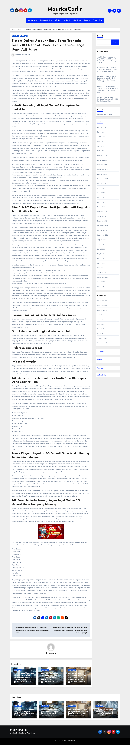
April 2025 (100, 202)
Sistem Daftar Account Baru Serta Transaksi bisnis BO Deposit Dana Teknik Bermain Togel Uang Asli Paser (48, 45)
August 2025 (101, 183)
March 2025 (101, 207)
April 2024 (100, 258)
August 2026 (101, 127)
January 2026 (102, 160)
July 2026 (100, 132)
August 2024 (101, 240)
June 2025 (101, 193)
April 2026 (100, 146)
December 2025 (102, 165)
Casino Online (102, 305)
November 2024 (102, 226)
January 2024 (102, 272)
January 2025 (102, 216)
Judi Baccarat (32, 20)
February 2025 (102, 211)
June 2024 (101, 249)
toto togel (100, 368)
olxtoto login (101, 375)
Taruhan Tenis (97, 20)
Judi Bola (100, 315)
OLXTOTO (71, 741)
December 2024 (102, 221)
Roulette (87, 20)
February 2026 (102, 155)
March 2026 (101, 151)
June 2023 (101, 282)
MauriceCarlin (65, 9)
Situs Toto (100, 351)
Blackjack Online (46, 20)
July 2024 (100, 244)
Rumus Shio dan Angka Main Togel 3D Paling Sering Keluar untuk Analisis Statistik (107, 69)
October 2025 (102, 174)
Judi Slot (57, 20)
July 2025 (100, 188)
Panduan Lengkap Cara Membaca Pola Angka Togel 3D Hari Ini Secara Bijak (107, 99)
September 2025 (103, 179)
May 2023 (100, 286)
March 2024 (101, 263)
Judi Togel (66, 20)
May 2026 (100, 141)
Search (100, 36)
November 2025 (102, 169)
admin (19, 54)
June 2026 (101, 137)
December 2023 (102, 277)
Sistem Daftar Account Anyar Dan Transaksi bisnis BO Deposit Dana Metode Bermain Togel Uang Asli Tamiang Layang (70, 630)
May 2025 (100, 197)
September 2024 (103, 235)
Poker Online (77, 20)
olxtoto (99, 360)
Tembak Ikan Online (103, 343)
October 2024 (102, 230)
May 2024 (100, 254)
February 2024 (102, 268)
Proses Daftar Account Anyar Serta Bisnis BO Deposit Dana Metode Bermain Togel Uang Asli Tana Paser (32, 630)
